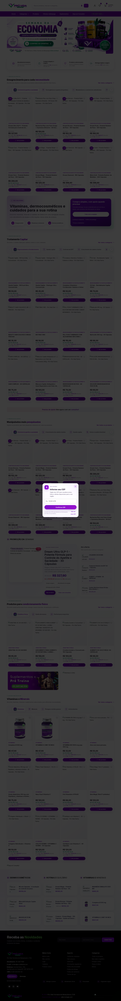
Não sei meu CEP (73, 513)
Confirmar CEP (60, 507)
